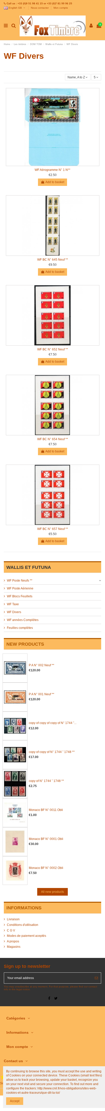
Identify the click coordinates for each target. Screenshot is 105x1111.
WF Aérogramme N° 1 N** (52, 170)
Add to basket (54, 182)
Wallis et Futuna (28, 567)
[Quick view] (52, 164)
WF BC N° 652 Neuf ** (52, 349)
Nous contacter (40, 7)
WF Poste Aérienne (20, 588)
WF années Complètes (22, 620)
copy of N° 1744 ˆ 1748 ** (46, 781)
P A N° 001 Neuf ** (41, 694)
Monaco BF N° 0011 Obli (46, 810)
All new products (52, 892)
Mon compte (61, 7)
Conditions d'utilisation (22, 925)
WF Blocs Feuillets (19, 596)
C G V (11, 930)
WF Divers (14, 612)
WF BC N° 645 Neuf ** (52, 259)
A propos (13, 941)
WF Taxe (13, 604)
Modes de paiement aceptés (26, 936)
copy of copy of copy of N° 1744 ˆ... (52, 723)
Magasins (13, 947)
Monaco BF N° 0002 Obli (46, 868)
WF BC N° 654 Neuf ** (52, 439)
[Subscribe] (96, 978)
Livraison (13, 919)
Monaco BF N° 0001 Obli (46, 839)
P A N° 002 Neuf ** (41, 665)
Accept (14, 1101)
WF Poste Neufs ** (19, 580)
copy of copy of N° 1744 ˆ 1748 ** (52, 752)
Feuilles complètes (20, 628)
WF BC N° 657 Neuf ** (52, 529)
